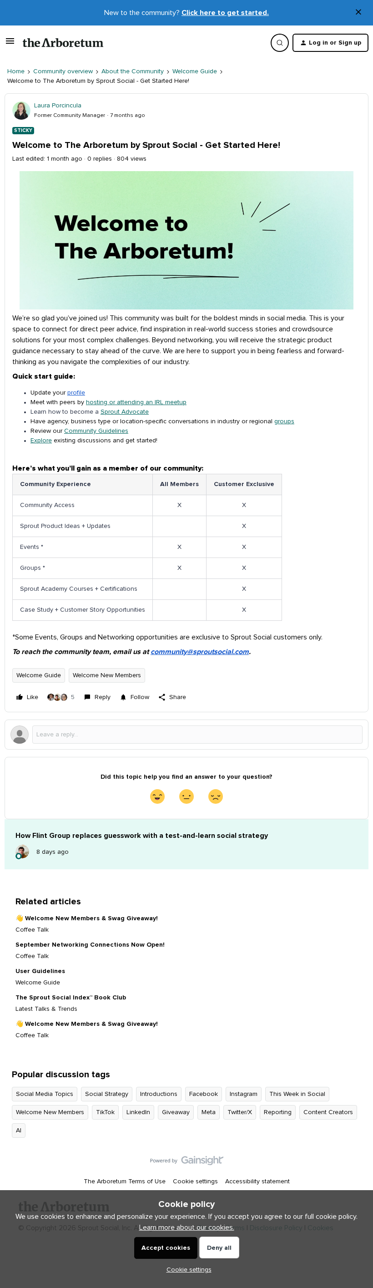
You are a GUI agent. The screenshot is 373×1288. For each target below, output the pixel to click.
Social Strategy (106, 1094)
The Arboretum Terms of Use (125, 1181)
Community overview (63, 71)
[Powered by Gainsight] (186, 1163)
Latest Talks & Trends (46, 1009)
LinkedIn (138, 1112)
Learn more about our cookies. (186, 1227)
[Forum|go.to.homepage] (63, 43)
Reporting (278, 1112)
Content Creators (328, 1112)
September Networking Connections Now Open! (90, 945)
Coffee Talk (32, 930)
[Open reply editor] (186, 734)
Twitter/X (239, 1112)
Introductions (158, 1094)
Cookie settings (195, 1181)
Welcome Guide (194, 71)
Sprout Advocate (125, 412)
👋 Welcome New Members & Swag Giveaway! (86, 918)
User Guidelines (40, 971)
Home (16, 71)
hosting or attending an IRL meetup (136, 402)
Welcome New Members (107, 675)
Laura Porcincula (57, 105)
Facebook (203, 1094)
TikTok (105, 1112)
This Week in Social (297, 1094)
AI (18, 1130)
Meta (209, 1112)
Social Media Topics (44, 1094)
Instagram (243, 1094)
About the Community (132, 71)
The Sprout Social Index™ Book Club (70, 997)
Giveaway (176, 1112)
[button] (10, 44)
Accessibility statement (257, 1181)
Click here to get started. (225, 12)
